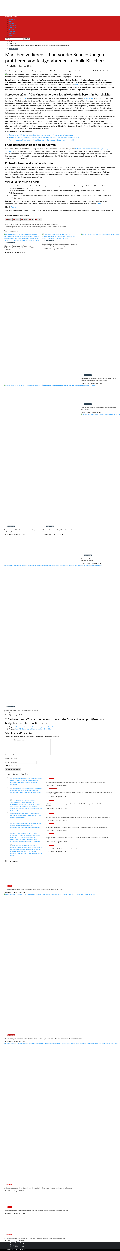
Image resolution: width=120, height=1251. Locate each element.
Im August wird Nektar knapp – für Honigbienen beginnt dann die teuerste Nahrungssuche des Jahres (75, 782)
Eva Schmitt (47, 249)
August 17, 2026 (19, 534)
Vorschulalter (100, 210)
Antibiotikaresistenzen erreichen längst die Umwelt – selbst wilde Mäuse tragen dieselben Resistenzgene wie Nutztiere (38, 1188)
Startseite (12, 19)
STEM (78, 210)
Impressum (13, 1245)
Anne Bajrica (12, 66)
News (10, 21)
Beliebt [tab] (15, 774)
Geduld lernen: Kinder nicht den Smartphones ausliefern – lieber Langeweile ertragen (41, 135)
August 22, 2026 (61, 820)
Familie (19, 210)
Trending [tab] (24, 774)
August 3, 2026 (19, 715)
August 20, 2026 (58, 249)
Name (7, 758)
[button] (5, 68)
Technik (92, 210)
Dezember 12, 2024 (26, 66)
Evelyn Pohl (9, 252)
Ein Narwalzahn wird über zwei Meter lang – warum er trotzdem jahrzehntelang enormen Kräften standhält (76, 827)
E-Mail (7, 762)
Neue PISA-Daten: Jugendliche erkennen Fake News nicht (33, 729)
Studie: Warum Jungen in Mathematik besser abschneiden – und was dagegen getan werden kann (45, 137)
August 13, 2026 (58, 534)
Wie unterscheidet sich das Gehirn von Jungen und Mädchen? (34, 727)
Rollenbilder (71, 210)
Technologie (12, 25)
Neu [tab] (8, 774)
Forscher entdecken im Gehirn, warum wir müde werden (62, 849)
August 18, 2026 (96, 383)
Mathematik (57, 210)
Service (11, 35)
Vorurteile (109, 210)
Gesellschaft (12, 27)
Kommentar (9, 755)
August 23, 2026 (61, 785)
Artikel (98, 204)
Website (7, 766)
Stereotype (85, 210)
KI (37, 210)
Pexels (13, 207)
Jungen (33, 210)
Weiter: (35, 226)
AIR (76, 85)
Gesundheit (12, 31)
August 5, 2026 (96, 563)
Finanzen (11, 29)
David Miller (88, 98)
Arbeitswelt (12, 33)
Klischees (41, 210)
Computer (13, 210)
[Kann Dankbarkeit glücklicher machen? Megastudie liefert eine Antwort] (95, 393)
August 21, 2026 (19, 252)
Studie (24, 98)
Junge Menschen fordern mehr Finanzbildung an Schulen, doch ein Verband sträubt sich (41, 140)
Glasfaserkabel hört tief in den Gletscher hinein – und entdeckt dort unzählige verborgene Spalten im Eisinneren (78, 817)
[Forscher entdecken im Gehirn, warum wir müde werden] (26, 850)
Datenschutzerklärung (17, 1243)
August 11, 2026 (97, 412)
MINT (65, 210)
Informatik (26, 210)
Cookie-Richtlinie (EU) (17, 1247)
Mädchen (49, 210)
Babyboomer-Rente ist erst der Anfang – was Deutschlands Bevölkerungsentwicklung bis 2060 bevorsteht (19, 247)
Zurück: (31, 224)
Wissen (11, 23)
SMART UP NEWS (11, 16)
